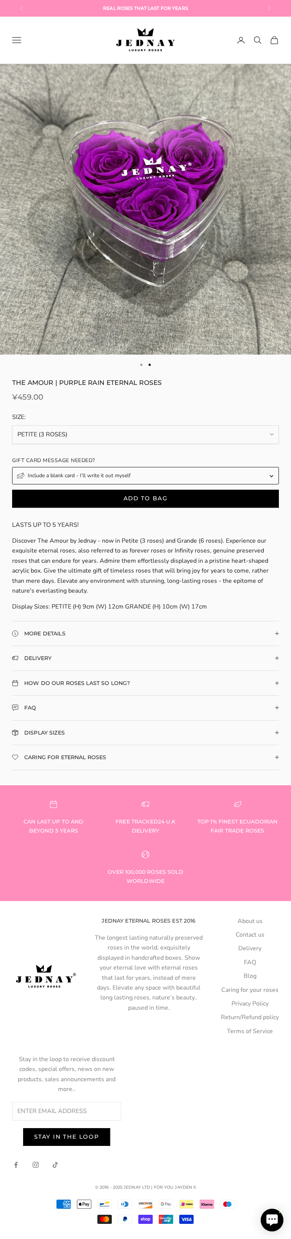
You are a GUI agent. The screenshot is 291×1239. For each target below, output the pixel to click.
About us (250, 921)
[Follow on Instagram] (35, 1165)
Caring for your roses (249, 990)
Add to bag (146, 498)
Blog (250, 976)
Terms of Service (250, 1031)
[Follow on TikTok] (55, 1165)
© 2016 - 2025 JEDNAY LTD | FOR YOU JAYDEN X (145, 1187)
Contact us (250, 935)
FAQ (250, 962)
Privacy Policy (250, 1003)
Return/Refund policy (250, 1017)
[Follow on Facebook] (16, 1165)
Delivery (249, 948)
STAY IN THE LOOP (66, 1136)
